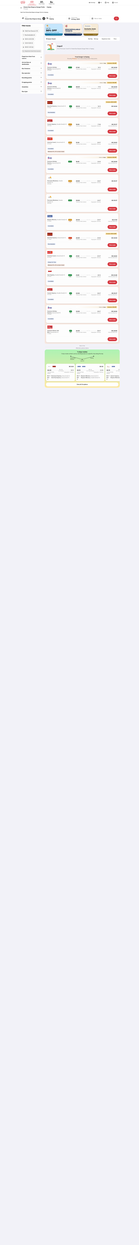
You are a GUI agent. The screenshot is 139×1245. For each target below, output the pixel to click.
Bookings (93, 2)
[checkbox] (32, 41)
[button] (43, 18)
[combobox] (32, 18)
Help (108, 2)
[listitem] (50, 75)
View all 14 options (82, 384)
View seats (112, 76)
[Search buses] (116, 18)
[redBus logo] (23, 2)
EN (101, 2)
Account (116, 2)
